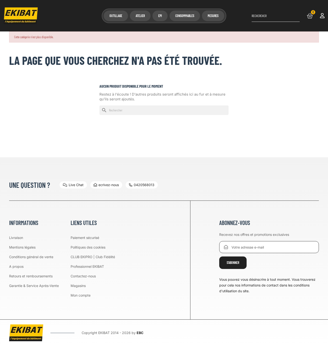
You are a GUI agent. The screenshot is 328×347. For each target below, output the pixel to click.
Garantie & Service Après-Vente (34, 286)
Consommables (184, 16)
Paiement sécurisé (85, 238)
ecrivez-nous (108, 185)
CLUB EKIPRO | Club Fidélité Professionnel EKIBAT (93, 261)
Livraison (16, 238)
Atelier (140, 16)
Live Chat (76, 185)
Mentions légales (22, 247)
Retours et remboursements (31, 276)
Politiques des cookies (88, 247)
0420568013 (144, 185)
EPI (160, 16)
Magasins (78, 286)
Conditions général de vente (31, 257)
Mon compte (81, 295)
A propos (16, 266)
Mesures (213, 16)
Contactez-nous (83, 276)
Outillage (115, 16)
